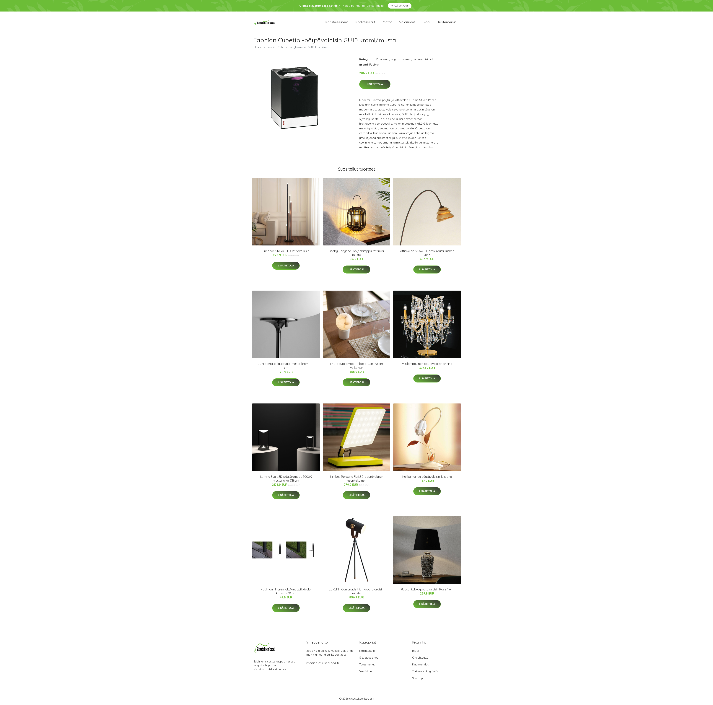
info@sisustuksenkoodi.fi (322, 663)
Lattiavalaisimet (423, 59)
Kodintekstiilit (365, 22)
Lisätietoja (375, 84)
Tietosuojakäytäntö (425, 671)
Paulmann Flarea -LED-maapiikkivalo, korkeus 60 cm (286, 591)
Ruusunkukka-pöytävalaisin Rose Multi (427, 589)
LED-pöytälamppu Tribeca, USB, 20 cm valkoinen (356, 365)
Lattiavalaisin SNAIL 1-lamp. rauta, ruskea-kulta (427, 253)
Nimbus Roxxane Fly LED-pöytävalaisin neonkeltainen (356, 478)
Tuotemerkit (446, 22)
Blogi (426, 22)
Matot (387, 22)
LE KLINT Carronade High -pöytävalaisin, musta (356, 591)
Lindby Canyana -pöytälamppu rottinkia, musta (356, 253)
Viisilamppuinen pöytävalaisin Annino (427, 364)
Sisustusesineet (369, 657)
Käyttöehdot (420, 664)
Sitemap (417, 678)
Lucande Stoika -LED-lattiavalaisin (286, 251)
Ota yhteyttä (420, 657)
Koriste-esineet (336, 22)
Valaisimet (407, 22)
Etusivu (257, 47)
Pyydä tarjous (399, 5)
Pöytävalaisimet (401, 59)
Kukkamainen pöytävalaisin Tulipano (427, 476)
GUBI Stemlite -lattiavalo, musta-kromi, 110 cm (286, 365)
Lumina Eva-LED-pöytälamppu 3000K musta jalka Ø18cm (286, 478)
